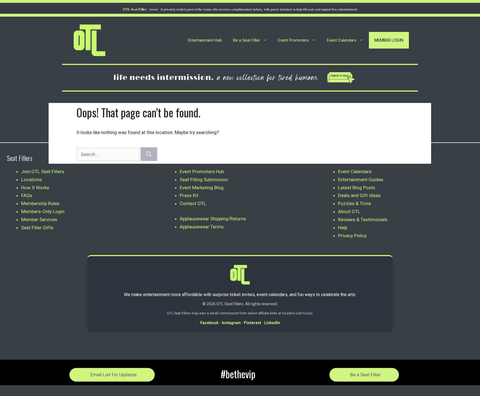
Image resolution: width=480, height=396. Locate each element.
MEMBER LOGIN (388, 40)
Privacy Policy (352, 235)
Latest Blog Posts (356, 187)
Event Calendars (341, 40)
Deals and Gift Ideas (359, 195)
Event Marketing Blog (202, 187)
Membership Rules (40, 203)
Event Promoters (293, 40)
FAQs (26, 195)
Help (342, 227)
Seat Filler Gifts (37, 227)
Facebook (209, 323)
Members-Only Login (42, 211)
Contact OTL (193, 203)
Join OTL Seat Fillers (42, 171)
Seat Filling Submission (204, 179)
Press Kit (189, 195)
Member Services (39, 219)
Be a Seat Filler (246, 40)
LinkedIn (272, 323)
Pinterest (252, 323)
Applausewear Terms (202, 226)
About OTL (349, 211)
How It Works (35, 187)
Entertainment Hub (205, 40)
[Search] (149, 154)
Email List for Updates (113, 374)
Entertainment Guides (360, 179)
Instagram (231, 323)
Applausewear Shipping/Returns (213, 218)
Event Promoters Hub (202, 171)
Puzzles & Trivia (354, 203)
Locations (31, 179)
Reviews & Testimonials (363, 219)
